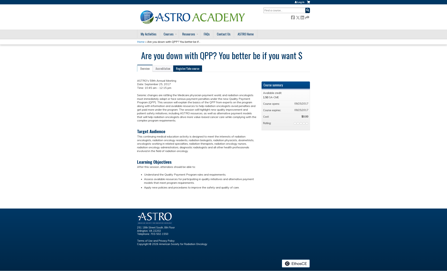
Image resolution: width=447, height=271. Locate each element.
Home (141, 41)
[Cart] (308, 3)
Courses (169, 33)
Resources (188, 33)
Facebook (293, 17)
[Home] (194, 17)
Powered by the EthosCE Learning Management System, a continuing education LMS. (296, 263)
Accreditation (163, 68)
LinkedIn (302, 17)
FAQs (207, 33)
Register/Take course (187, 68)
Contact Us (223, 33)
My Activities (148, 33)
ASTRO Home (246, 33)
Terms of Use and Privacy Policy (156, 240)
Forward (307, 17)
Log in (300, 2)
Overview (145, 68)
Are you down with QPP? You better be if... (173, 41)
